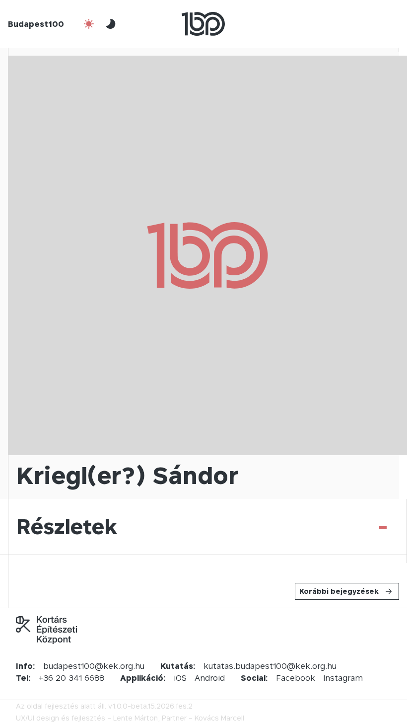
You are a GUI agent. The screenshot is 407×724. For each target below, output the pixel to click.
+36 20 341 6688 (71, 678)
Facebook (295, 678)
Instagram (343, 678)
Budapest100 (36, 24)
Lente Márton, (136, 718)
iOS (180, 678)
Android (210, 678)
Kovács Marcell (219, 718)
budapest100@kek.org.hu (93, 666)
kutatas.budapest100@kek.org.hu (270, 666)
